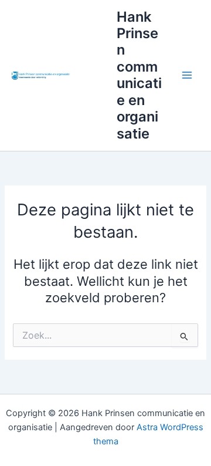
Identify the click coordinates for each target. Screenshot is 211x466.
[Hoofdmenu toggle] (187, 75)
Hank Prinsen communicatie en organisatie (139, 75)
